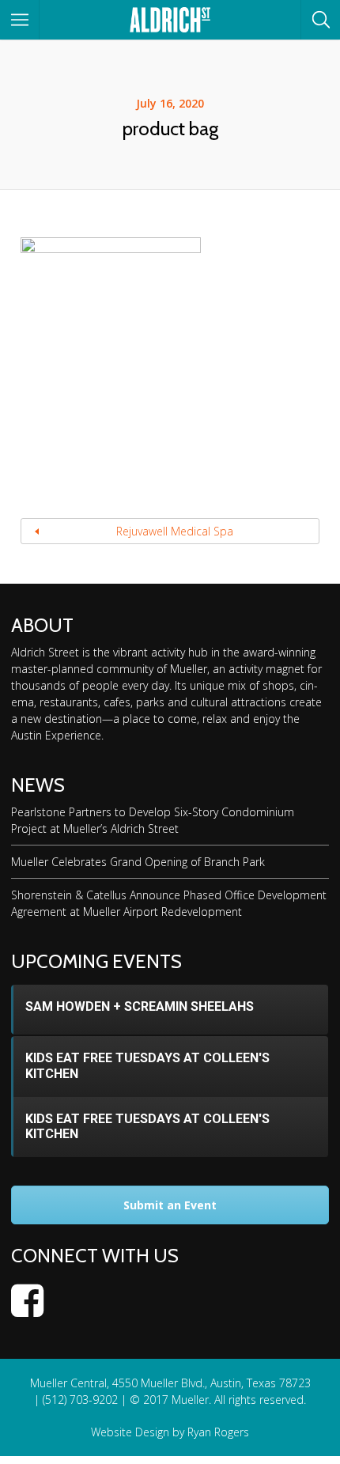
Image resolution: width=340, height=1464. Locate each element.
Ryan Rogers (218, 1431)
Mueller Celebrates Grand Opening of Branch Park (138, 861)
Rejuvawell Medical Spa (174, 531)
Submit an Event (170, 1204)
